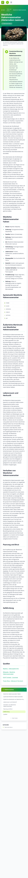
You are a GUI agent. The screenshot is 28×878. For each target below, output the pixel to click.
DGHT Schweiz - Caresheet (10, 677)
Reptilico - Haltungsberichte (11, 668)
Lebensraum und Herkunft (10, 702)
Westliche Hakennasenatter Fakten (12, 694)
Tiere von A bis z (9, 9)
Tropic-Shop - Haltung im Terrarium (13, 681)
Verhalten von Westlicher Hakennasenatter (9, 705)
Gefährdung (6, 711)
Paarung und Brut (7, 709)
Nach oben (15, 718)
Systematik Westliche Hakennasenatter (13, 696)
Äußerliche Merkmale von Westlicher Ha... (13, 699)
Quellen (5, 714)
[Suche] (7, 2)
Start (4, 10)
